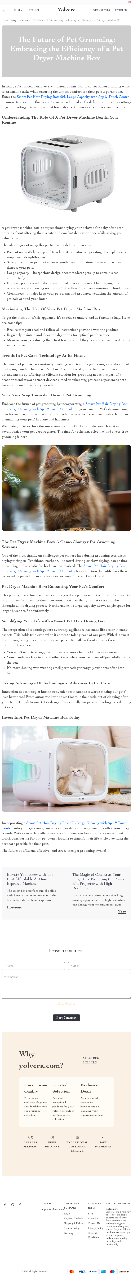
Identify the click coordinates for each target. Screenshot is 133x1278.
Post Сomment (66, 1017)
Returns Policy (71, 1228)
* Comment (11, 977)
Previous (14, 907)
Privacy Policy (95, 1228)
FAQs (67, 1214)
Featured (121, 10)
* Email (75, 965)
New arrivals (101, 10)
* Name (8, 965)
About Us (93, 1219)
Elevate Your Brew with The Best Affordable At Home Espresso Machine (30, 879)
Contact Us (94, 1223)
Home (5, 20)
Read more (25, 20)
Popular (34, 10)
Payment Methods (73, 1219)
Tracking (68, 1233)
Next (122, 912)
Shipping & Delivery (74, 1223)
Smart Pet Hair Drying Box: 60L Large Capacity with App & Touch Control (73, 97)
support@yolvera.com (52, 1210)
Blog (13, 20)
